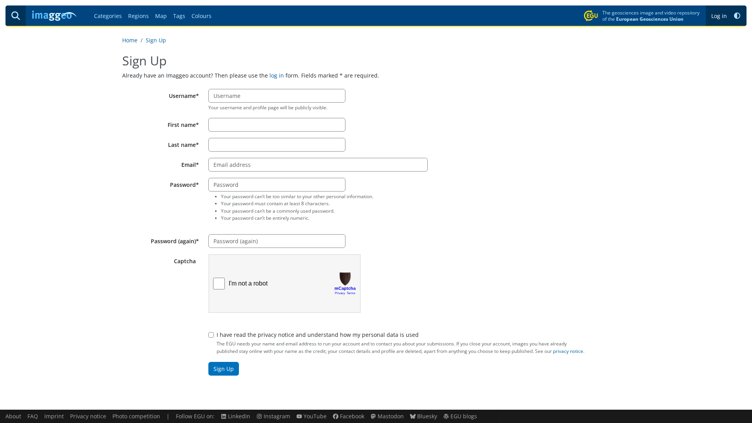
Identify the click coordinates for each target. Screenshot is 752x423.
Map (161, 16)
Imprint (54, 416)
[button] (737, 16)
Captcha (185, 261)
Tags (179, 16)
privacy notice (568, 351)
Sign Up (156, 40)
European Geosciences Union (649, 19)
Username (182, 95)
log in (276, 75)
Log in (719, 16)
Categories (108, 16)
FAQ (32, 416)
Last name (182, 144)
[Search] (15, 15)
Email (188, 164)
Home (129, 40)
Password (183, 184)
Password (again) (173, 241)
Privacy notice (88, 416)
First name (182, 124)
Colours (202, 16)
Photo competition (136, 416)
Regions (138, 16)
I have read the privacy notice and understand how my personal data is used (318, 334)
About (13, 416)
